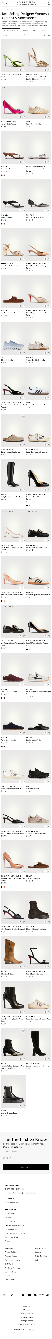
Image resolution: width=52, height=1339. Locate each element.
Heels (43, 30)
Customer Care (11, 1229)
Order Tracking (41, 1256)
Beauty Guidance (12, 1252)
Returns (38, 1252)
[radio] (24, 35)
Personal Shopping (12, 1260)
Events (7, 1276)
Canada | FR (26, 1306)
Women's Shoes (10, 30)
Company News (11, 1237)
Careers (8, 1218)
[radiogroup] (26, 35)
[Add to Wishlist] (24, 69)
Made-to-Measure (12, 1268)
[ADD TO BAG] (20, 69)
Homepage (9, 9)
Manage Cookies (27, 1321)
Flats (34, 30)
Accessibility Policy (27, 1317)
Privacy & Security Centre (15, 1233)
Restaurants (10, 1280)
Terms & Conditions (26, 1313)
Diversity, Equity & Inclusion (15, 1225)
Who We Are (10, 1214)
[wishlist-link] (7, 3)
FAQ (36, 1260)
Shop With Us (10, 1222)
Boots (25, 30)
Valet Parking (10, 1272)
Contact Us (9, 1199)
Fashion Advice (11, 1256)
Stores (7, 1241)
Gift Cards (9, 1264)
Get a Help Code (12, 1203)
